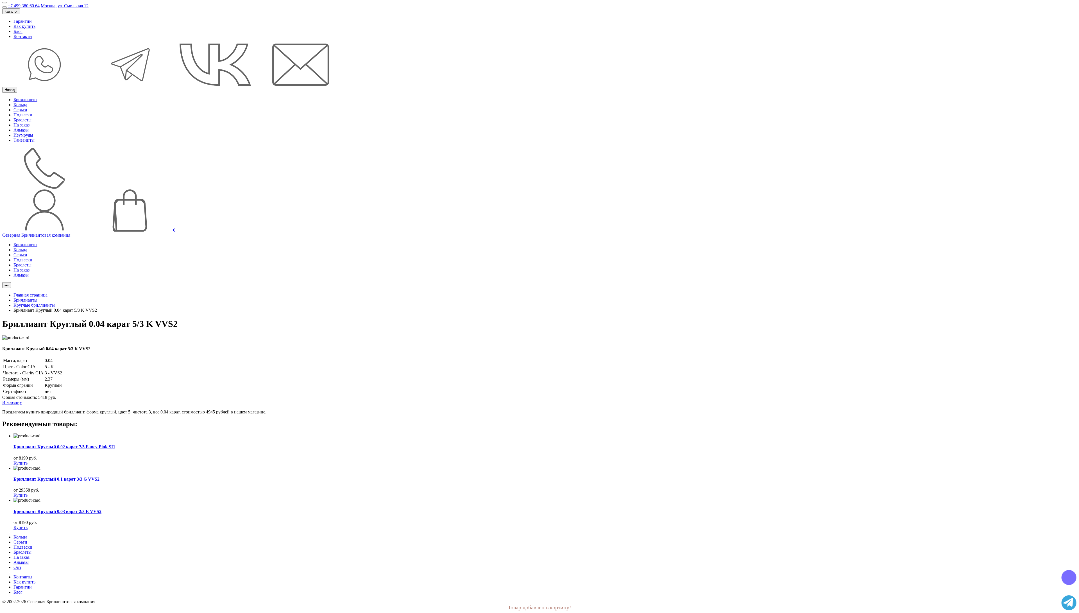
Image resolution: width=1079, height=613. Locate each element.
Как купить (24, 26)
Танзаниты (24, 140)
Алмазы (21, 130)
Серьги (20, 109)
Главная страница (30, 295)
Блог (17, 31)
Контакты (22, 36)
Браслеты (22, 119)
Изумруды (23, 135)
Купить (20, 463)
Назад (9, 90)
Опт (17, 567)
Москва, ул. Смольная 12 (65, 5)
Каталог (11, 11)
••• (6, 285)
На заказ (21, 125)
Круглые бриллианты (34, 305)
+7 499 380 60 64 (24, 5)
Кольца (20, 104)
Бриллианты (25, 99)
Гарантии (22, 21)
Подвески (22, 114)
